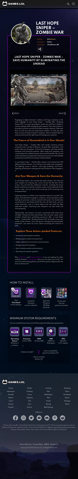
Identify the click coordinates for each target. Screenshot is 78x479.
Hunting (48, 388)
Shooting (67, 388)
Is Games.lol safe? (27, 352)
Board (11, 397)
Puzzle (48, 401)
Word (67, 404)
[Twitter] (31, 418)
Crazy (29, 394)
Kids (48, 391)
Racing (48, 404)
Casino (10, 404)
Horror (29, 407)
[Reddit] (62, 418)
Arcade (11, 394)
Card (11, 401)
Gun (29, 404)
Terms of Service (25, 444)
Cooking (30, 391)
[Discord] (47, 418)
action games (32, 259)
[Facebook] (15, 418)
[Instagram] (23, 418)
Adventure (11, 391)
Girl (29, 401)
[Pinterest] (54, 418)
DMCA (46, 444)
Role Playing (48, 407)
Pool (48, 397)
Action (49, 42)
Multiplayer (48, 394)
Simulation (67, 394)
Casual (10, 407)
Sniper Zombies (36, 257)
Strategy (67, 401)
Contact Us (54, 444)
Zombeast (22, 257)
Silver (67, 391)
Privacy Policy (38, 444)
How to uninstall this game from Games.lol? (51, 352)
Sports (67, 397)
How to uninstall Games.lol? (38, 358)
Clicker (29, 388)
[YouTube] (39, 418)
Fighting (30, 397)
